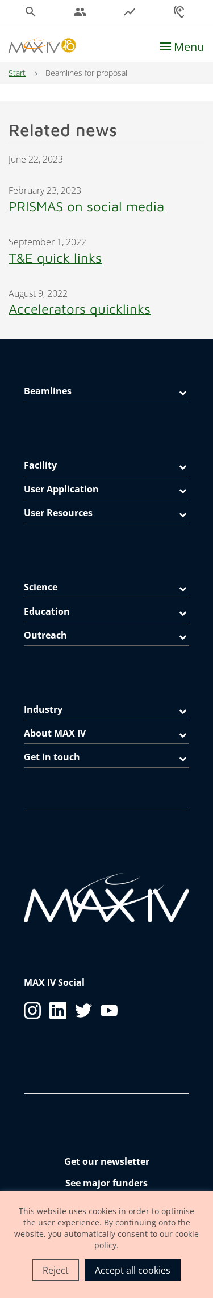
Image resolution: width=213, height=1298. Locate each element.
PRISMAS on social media (86, 206)
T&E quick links (55, 258)
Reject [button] (56, 1270)
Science (40, 587)
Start (17, 72)
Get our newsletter (106, 1161)
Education (47, 611)
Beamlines (48, 391)
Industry (43, 709)
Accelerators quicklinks (80, 309)
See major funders (106, 1183)
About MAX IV (55, 733)
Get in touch (52, 757)
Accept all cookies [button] (132, 1270)
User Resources (58, 513)
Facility (40, 465)
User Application (61, 489)
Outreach (45, 635)
